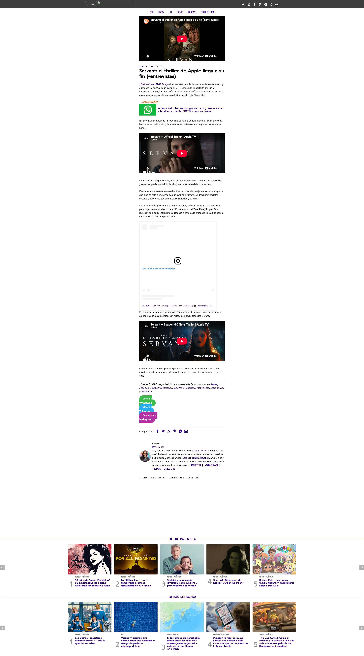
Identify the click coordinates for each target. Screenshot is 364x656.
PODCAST (192, 12)
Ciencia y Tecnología (160, 388)
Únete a (145, 400)
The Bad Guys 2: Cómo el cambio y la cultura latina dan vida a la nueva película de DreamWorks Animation (276, 642)
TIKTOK (156, 469)
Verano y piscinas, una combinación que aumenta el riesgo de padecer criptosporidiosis (138, 642)
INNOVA (161, 12)
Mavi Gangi (158, 447)
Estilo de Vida (217, 388)
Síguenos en (148, 417)
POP (151, 12)
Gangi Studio (200, 450)
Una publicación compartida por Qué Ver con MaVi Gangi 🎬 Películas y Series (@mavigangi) (184, 306)
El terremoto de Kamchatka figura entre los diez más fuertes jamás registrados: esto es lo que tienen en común (183, 643)
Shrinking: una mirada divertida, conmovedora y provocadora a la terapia (182, 582)
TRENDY (180, 12)
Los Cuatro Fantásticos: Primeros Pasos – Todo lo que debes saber (90, 640)
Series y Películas (150, 66)
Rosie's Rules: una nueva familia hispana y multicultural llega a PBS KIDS (276, 582)
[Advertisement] (182, 508)
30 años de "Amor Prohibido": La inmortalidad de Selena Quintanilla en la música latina (92, 582)
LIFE (170, 12)
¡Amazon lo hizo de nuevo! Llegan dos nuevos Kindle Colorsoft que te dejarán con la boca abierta (230, 642)
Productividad (202, 388)
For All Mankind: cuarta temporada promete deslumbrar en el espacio (136, 582)
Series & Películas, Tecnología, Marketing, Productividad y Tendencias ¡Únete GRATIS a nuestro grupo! (191, 110)
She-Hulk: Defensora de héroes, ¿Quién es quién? (228, 581)
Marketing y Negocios (183, 388)
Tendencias (147, 391)
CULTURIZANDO (207, 12)
